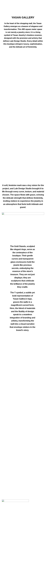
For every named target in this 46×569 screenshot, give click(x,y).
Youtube (5, 558)
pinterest (5, 568)
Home (16, 7)
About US (6, 541)
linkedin (5, 563)
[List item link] (23, 518)
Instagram (6, 554)
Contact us (6, 546)
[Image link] (15, 501)
